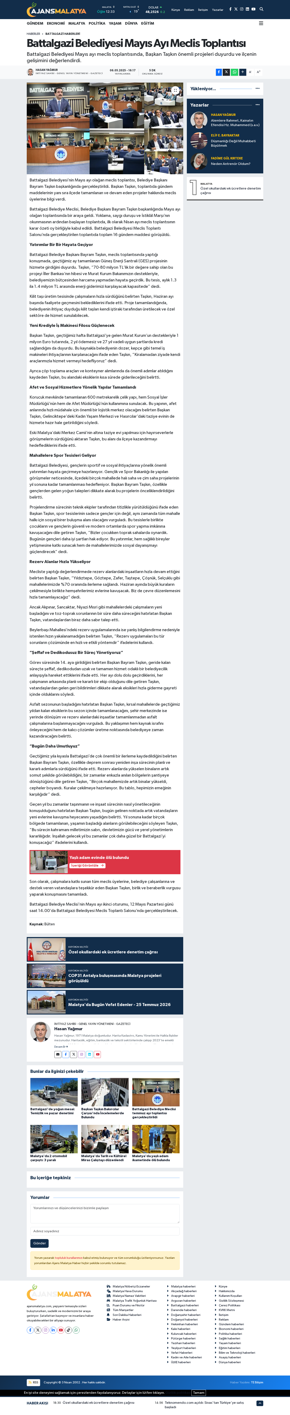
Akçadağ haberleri (184, 1291)
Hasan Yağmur (68, 1029)
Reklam (224, 1319)
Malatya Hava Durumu (128, 1291)
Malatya (76, 23)
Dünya (131, 23)
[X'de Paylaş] (226, 72)
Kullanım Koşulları (230, 1295)
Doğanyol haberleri (184, 1319)
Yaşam (115, 23)
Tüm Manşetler (123, 1310)
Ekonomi (56, 23)
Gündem (35, 23)
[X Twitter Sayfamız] (236, 9)
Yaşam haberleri (230, 1343)
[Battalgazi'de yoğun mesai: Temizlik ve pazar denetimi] (54, 1092)
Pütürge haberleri (183, 1338)
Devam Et (60, 1047)
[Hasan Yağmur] (40, 1032)
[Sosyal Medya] (57, 1054)
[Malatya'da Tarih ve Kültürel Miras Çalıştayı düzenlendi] (105, 1139)
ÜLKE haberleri (181, 1362)
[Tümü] (258, 89)
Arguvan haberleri (183, 1300)
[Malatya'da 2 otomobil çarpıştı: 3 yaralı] (54, 1139)
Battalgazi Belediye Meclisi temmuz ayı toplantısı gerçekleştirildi (154, 1113)
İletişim (223, 1315)
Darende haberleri (184, 1310)
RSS (35, 1382)
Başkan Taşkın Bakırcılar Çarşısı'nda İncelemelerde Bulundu (102, 1113)
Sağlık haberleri (229, 1338)
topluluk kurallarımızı (69, 1257)
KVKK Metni (227, 1310)
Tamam (198, 1393)
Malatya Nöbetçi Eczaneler (131, 1286)
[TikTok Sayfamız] (68, 1330)
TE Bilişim (257, 1382)
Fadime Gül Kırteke (227, 158)
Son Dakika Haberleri (127, 1315)
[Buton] (242, 72)
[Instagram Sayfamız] (241, 9)
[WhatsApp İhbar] (76, 1330)
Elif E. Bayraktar (225, 135)
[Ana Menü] (261, 23)
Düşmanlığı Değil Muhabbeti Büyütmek (233, 143)
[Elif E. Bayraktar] (198, 140)
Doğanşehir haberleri (185, 1315)
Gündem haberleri (231, 1324)
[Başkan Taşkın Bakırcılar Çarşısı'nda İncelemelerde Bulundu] (105, 1092)
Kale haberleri (180, 1329)
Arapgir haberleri (183, 1295)
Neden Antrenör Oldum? (231, 164)
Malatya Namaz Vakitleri (129, 1295)
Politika (97, 23)
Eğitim (147, 23)
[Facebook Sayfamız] (230, 9)
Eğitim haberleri (229, 1348)
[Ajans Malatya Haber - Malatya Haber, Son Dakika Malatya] (56, 9)
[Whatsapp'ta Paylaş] (234, 72)
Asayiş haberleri (230, 1357)
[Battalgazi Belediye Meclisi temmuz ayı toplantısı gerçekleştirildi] (156, 1092)
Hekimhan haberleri (184, 1324)
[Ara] (261, 9)
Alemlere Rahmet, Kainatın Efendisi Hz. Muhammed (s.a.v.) (235, 123)
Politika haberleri (230, 1333)
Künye (223, 1286)
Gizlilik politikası (178, 1393)
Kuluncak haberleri (183, 1333)
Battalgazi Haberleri (62, 33)
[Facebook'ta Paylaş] (219, 72)
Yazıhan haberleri (183, 1343)
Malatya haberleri (183, 1286)
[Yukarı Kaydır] (259, 1403)
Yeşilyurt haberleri (183, 1348)
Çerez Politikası (229, 1305)
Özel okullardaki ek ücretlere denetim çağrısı (230, 191)
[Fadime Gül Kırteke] (198, 161)
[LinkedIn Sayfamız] (247, 9)
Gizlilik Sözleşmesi (231, 1300)
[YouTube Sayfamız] (253, 9)
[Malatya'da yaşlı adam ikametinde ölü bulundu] (156, 1139)
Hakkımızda (227, 1291)
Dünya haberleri (230, 1362)
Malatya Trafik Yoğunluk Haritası (135, 1300)
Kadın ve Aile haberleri (186, 1357)
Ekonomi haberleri (231, 1329)
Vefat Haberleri (181, 1352)
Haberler (33, 33)
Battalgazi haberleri (185, 1305)
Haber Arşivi (121, 1319)
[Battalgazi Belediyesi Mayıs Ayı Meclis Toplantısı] (105, 128)
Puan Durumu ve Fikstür (129, 1305)
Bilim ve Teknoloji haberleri (237, 1352)
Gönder (39, 1243)
